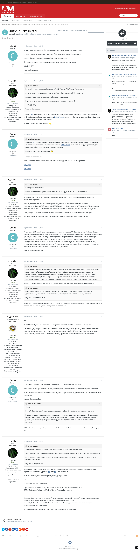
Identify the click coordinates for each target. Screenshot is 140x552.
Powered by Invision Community (68, 549)
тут (49, 472)
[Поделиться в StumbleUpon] (23, 529)
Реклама (9, 2)
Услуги (4, 2)
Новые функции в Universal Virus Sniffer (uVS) (124, 55)
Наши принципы (27, 2)
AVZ (32, 114)
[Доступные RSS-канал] (137, 536)
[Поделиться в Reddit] (20, 529)
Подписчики (94, 31)
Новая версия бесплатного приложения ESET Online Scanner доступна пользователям (124, 74)
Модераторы (27, 20)
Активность (20, 16)
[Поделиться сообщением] (101, 46)
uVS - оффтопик (117, 128)
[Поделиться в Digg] (13, 529)
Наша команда (17, 2)
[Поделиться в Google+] (9, 529)
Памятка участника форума (117, 43)
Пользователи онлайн (43, 20)
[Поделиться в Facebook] (6, 529)
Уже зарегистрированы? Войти (126, 8)
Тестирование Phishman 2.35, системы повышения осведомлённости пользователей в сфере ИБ (124, 109)
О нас (35, 2)
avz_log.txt (27, 165)
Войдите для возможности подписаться (73, 31)
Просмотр (7, 16)
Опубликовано (33, 46)
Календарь (15, 20)
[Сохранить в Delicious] (16, 529)
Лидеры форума (36, 16)
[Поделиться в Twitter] (3, 529)
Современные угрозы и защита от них (44, 34)
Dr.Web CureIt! (59, 117)
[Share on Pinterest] (26, 529)
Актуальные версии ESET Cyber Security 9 (124, 95)
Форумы (5, 20)
